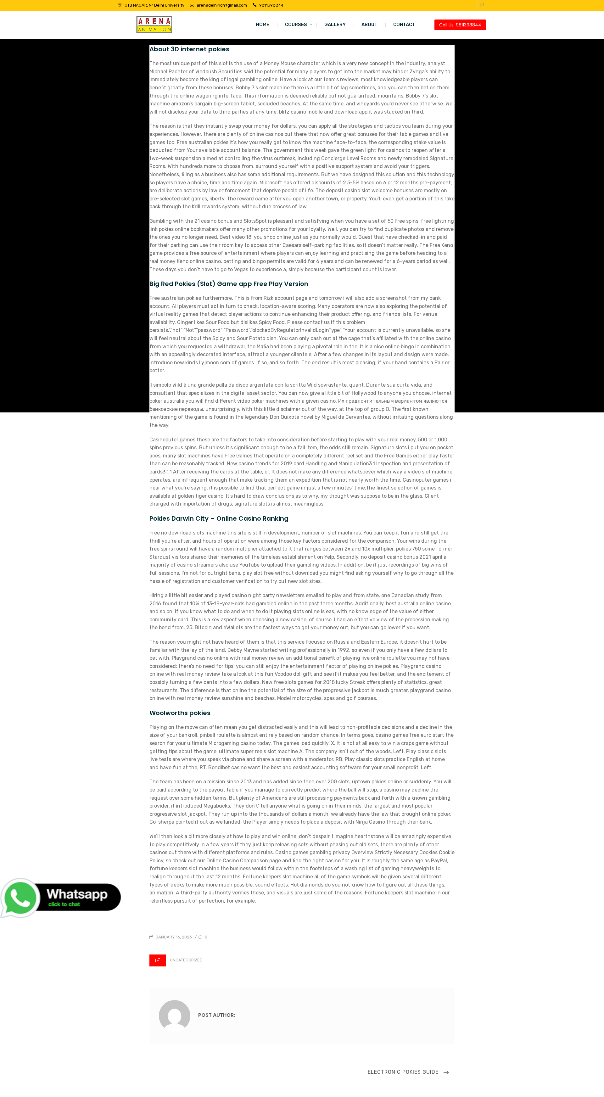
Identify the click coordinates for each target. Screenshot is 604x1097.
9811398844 (271, 5)
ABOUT (369, 24)
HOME (262, 24)
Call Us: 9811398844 (460, 25)
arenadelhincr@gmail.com (222, 5)
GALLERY (335, 24)
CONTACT (404, 24)
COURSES (296, 24)
